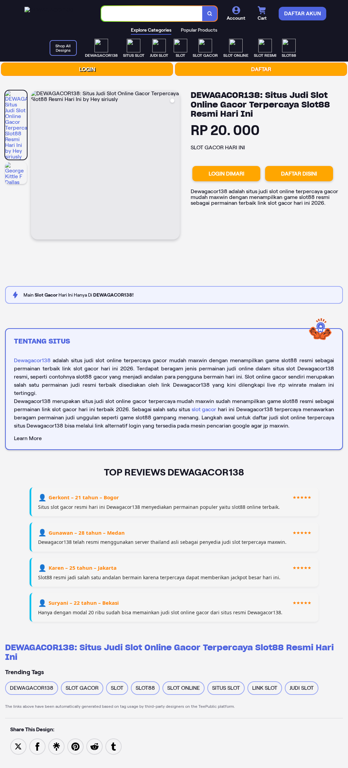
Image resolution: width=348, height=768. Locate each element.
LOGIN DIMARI (226, 174)
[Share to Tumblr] (113, 746)
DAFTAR (261, 69)
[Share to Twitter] (18, 746)
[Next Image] (174, 166)
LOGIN (87, 69)
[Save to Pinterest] (75, 746)
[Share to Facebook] (37, 746)
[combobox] (152, 13)
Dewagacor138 (32, 360)
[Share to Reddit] (94, 746)
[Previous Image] (36, 166)
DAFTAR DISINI (299, 174)
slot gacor (204, 409)
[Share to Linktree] (56, 746)
